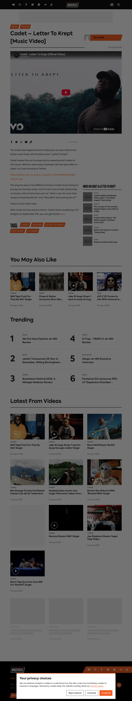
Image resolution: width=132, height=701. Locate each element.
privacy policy (97, 686)
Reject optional (75, 693)
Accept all (106, 693)
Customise (91, 693)
